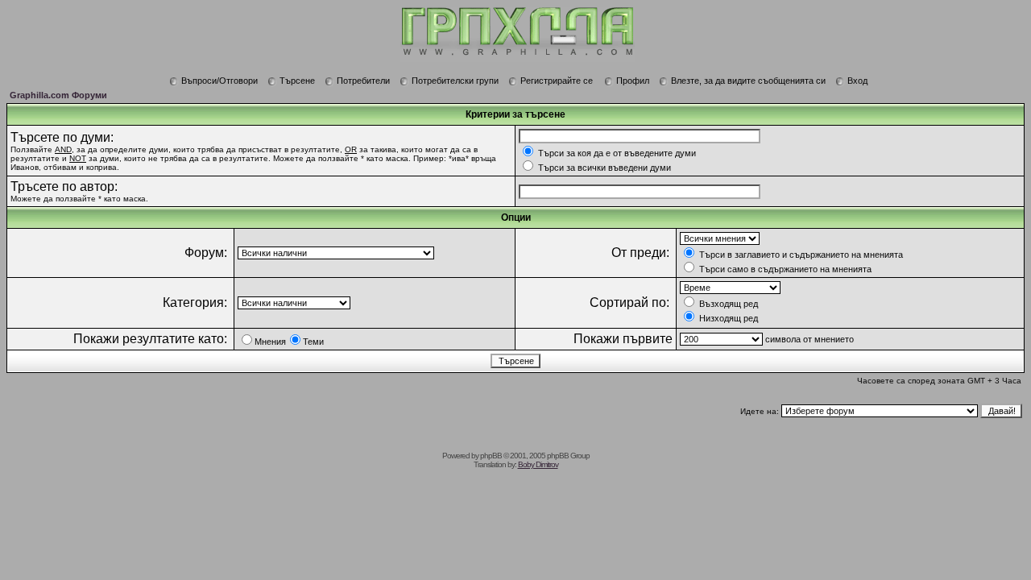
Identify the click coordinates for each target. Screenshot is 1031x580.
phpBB (491, 455)
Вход (857, 80)
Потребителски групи (455, 80)
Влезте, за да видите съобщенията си (748, 80)
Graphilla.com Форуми (58, 95)
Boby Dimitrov (538, 464)
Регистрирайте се (556, 80)
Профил (632, 80)
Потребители (363, 80)
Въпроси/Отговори (219, 80)
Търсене (297, 80)
